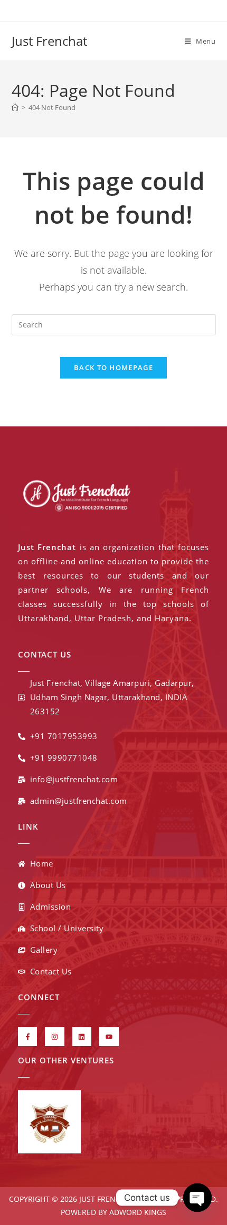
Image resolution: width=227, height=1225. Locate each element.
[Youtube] (108, 1036)
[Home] (15, 107)
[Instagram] (54, 1036)
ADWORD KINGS (136, 1212)
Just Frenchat (49, 40)
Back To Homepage (113, 367)
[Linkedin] (81, 1036)
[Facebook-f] (27, 1036)
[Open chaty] (197, 1197)
